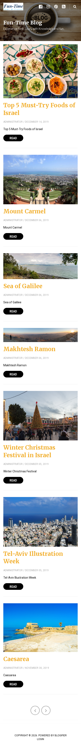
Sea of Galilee (22, 286)
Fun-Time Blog (22, 22)
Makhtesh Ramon (29, 349)
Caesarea (16, 659)
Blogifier (61, 735)
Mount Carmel (24, 211)
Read (13, 138)
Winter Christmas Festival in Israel (29, 451)
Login (40, 739)
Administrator (13, 121)
